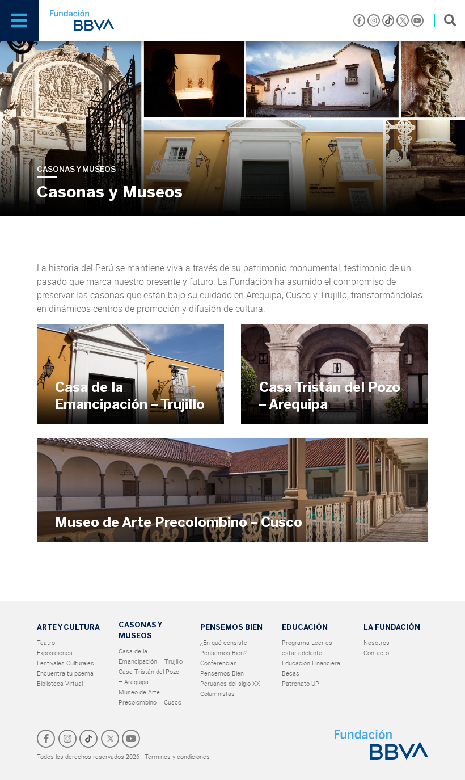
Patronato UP (300, 683)
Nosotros (376, 642)
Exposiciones (55, 652)
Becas (290, 673)
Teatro (46, 642)
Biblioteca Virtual (60, 683)
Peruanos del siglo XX (230, 683)
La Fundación (391, 627)
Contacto (376, 652)
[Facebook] (359, 20)
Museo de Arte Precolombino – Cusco (178, 522)
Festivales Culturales (65, 663)
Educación (305, 627)
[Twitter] (402, 20)
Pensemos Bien (231, 627)
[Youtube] (417, 20)
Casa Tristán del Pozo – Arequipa (329, 395)
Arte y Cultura (68, 627)
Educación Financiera (311, 663)
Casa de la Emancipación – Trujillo (130, 395)
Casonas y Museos (140, 630)
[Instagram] (373, 20)
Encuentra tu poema (65, 673)
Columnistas (217, 693)
